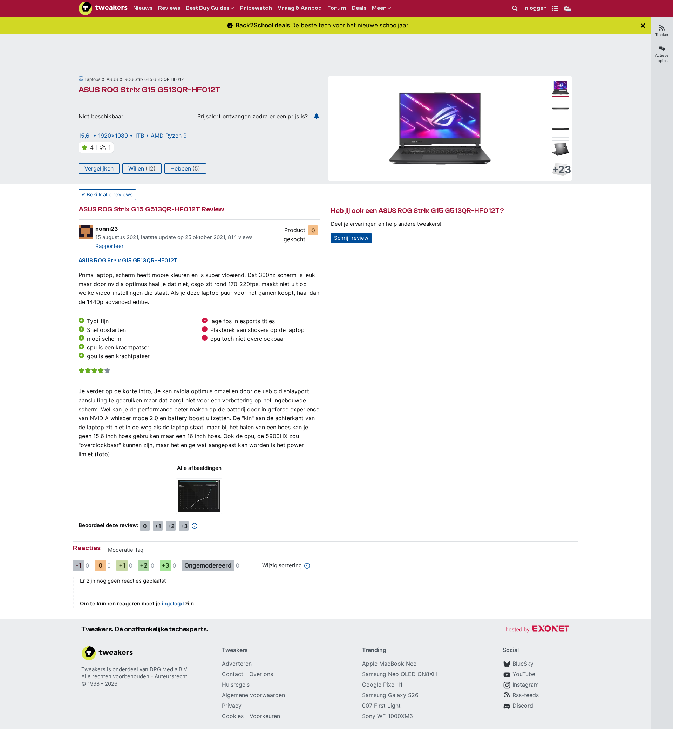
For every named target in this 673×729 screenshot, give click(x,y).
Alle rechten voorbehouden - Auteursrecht (134, 676)
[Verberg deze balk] (643, 25)
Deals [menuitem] (359, 8)
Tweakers (93, 669)
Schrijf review (351, 238)
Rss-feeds (525, 695)
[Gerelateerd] (81, 78)
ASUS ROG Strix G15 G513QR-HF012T (149, 90)
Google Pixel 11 (382, 684)
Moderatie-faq (125, 550)
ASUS (112, 79)
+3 (184, 525)
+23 (560, 169)
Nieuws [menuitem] (142, 8)
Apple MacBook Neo (389, 663)
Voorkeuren (265, 716)
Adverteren (237, 663)
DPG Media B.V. (169, 669)
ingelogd (173, 603)
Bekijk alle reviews (110, 194)
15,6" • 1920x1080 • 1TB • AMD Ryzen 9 (133, 135)
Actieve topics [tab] (661, 58)
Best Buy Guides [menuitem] (207, 8)
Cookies (233, 716)
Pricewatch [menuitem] (256, 8)
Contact (232, 674)
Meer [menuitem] (379, 8)
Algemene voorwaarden (253, 695)
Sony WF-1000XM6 (387, 716)
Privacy (232, 705)
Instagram (525, 684)
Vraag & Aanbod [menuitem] (300, 8)
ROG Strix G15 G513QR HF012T (155, 79)
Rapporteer (109, 246)
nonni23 (106, 228)
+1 (158, 525)
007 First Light (381, 705)
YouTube (523, 674)
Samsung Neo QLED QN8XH (399, 674)
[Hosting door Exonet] (537, 629)
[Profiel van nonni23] (86, 232)
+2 (171, 525)
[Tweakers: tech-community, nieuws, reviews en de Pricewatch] (103, 8)
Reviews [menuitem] (169, 8)
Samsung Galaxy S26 (390, 695)
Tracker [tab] (661, 34)
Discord (522, 705)
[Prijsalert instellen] (316, 116)
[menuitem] (515, 8)
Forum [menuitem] (336, 8)
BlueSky (522, 663)
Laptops (92, 79)
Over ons (261, 674)
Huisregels (236, 684)
